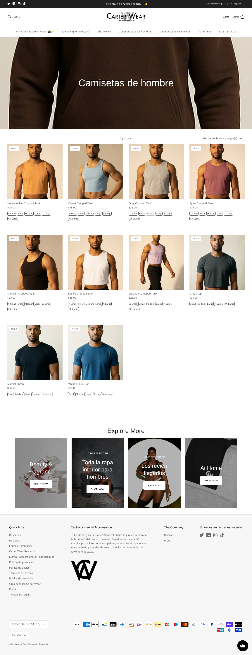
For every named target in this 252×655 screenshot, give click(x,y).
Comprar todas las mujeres (175, 31)
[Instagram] (19, 3)
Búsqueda (15, 535)
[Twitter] (8, 3)
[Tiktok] (24, 3)
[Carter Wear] (126, 16)
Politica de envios (19, 567)
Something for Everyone (75, 31)
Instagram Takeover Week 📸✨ (35, 31)
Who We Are (104, 31)
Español (237, 4)
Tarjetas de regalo (19, 594)
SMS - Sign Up (227, 31)
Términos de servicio (21, 573)
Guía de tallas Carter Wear (25, 583)
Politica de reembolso (21, 578)
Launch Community (20, 545)
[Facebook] (14, 3)
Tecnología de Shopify (38, 644)
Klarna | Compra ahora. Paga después (31, 556)
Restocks (14, 540)
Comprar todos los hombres (135, 31)
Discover (169, 535)
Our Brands (204, 31)
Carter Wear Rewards (22, 551)
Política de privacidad (21, 562)
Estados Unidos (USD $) (217, 4)
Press (12, 589)
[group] (41, 473)
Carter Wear (21, 644)
